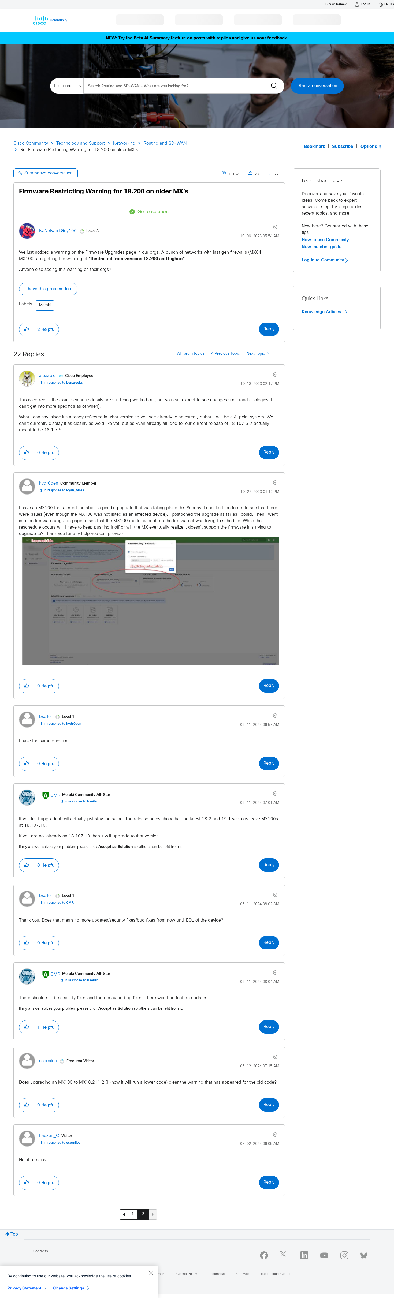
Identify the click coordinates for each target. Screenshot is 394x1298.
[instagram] (344, 1255)
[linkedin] (304, 1255)
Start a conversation (317, 86)
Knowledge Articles (322, 312)
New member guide (321, 247)
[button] (26, 329)
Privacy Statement (24, 1288)
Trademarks (216, 1274)
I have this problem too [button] (48, 289)
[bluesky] (364, 1254)
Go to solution (153, 212)
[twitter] (284, 1255)
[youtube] (324, 1255)
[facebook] (264, 1255)
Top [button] (14, 1234)
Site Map (242, 1274)
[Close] (150, 1272)
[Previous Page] (124, 1214)
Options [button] (368, 147)
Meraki (45, 305)
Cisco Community (30, 143)
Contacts (40, 1251)
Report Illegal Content (276, 1274)
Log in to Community (323, 260)
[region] (79, 1282)
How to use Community (325, 240)
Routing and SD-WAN (165, 143)
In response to (63, 382)
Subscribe (342, 147)
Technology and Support (80, 143)
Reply (268, 329)
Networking (124, 143)
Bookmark (314, 147)
